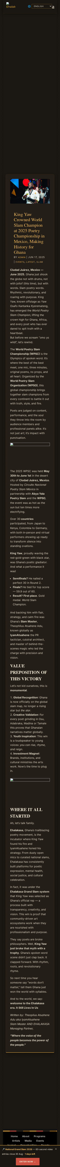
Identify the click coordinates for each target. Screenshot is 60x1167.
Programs (39, 1136)
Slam (39, 262)
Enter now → (28, 1161)
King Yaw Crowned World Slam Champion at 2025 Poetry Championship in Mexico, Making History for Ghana (29, 233)
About (25, 1136)
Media (28, 1140)
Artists (16, 1140)
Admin (22, 257)
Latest (30, 262)
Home (14, 1136)
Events (20, 262)
